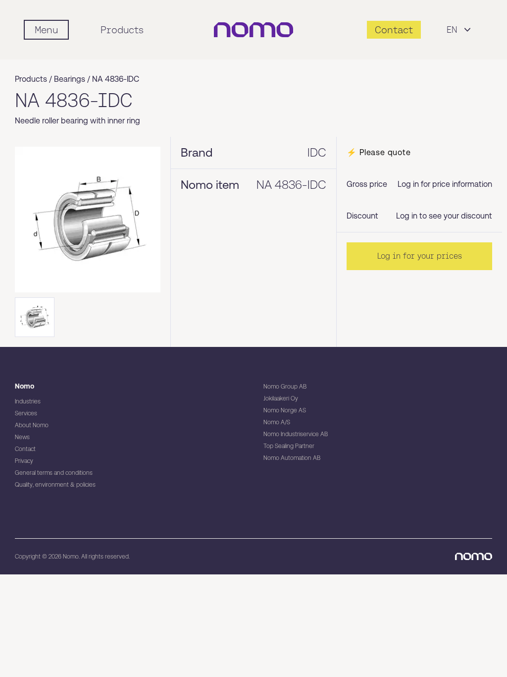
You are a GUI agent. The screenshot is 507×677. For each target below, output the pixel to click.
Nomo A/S (276, 422)
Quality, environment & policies (55, 484)
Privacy (24, 460)
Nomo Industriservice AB (295, 434)
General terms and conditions (54, 472)
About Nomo (32, 425)
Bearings (69, 79)
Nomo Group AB (284, 386)
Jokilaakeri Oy (280, 398)
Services (26, 413)
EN (452, 29)
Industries (28, 401)
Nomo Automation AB (291, 457)
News (22, 437)
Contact (25, 449)
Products (122, 30)
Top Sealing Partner (288, 446)
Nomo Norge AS (284, 410)
